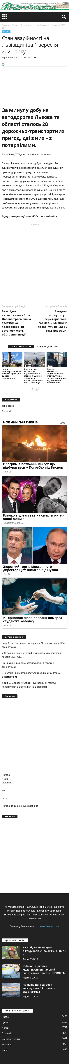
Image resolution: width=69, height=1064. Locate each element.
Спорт (5, 1050)
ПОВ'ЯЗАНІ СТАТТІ (21, 346)
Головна (5, 25)
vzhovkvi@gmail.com (47, 926)
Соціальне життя (11, 1039)
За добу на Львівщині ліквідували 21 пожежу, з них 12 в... (44, 951)
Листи (5, 1028)
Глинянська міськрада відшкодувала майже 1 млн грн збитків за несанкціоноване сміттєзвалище (33, 376)
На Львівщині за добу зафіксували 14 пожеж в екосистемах (28, 665)
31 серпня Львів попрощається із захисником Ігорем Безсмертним (31, 675)
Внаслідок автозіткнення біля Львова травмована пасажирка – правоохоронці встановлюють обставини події (16, 322)
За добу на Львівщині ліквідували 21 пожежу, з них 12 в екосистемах (33, 645)
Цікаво (5, 1022)
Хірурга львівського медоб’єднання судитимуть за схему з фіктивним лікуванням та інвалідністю (56, 376)
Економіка (7, 1033)
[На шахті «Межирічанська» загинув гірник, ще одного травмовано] (12, 359)
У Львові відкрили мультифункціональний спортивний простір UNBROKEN (32, 655)
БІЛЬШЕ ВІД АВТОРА (47, 346)
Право (6, 31)
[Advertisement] (34, 262)
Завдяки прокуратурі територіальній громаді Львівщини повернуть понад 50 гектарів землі (52, 320)
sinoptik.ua (32, 805)
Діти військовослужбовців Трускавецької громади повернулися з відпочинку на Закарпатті (29, 684)
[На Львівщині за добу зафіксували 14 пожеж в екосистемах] (11, 990)
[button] (63, 17)
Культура (7, 1044)
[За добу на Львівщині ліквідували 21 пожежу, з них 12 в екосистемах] (11, 952)
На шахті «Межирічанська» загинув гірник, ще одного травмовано (12, 373)
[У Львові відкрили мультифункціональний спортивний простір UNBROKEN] (11, 971)
